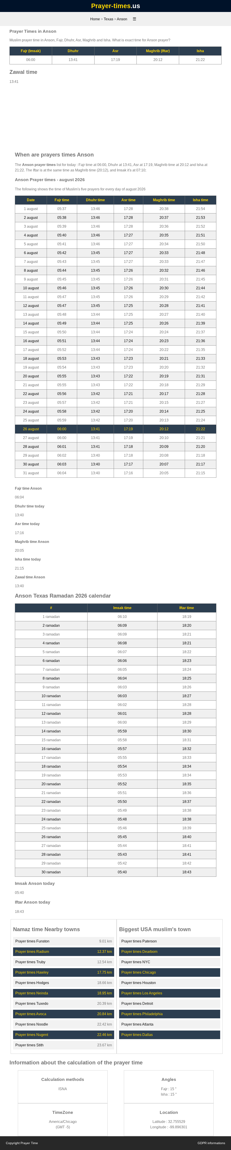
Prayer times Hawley (32, 972)
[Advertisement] (115, 115)
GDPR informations (211, 1143)
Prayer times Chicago (138, 972)
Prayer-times (111, 5)
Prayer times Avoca (30, 1014)
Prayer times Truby (30, 962)
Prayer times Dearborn (139, 952)
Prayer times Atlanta (137, 1024)
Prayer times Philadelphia (142, 1014)
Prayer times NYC (135, 962)
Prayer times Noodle (31, 1024)
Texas (108, 19)
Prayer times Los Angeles (141, 993)
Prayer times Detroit (137, 1003)
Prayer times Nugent (31, 1035)
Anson (122, 19)
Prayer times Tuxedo (31, 1003)
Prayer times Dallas (137, 1035)
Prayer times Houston (138, 983)
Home (95, 19)
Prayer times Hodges (32, 983)
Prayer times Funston (32, 941)
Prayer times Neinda (31, 993)
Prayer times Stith (29, 1045)
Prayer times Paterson (139, 941)
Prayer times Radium (32, 952)
